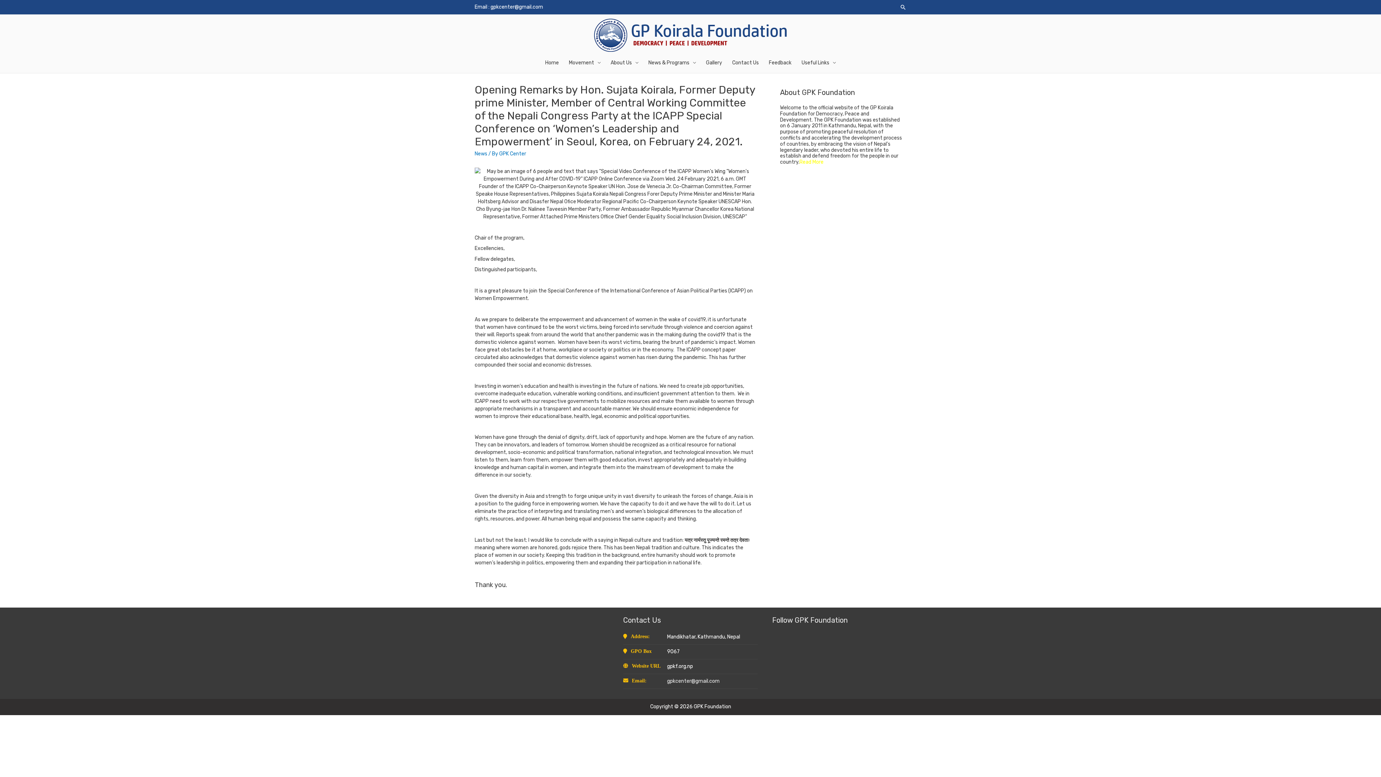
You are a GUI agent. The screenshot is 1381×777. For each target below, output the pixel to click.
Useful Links (815, 63)
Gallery (714, 63)
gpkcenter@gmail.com (517, 7)
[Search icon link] (903, 7)
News (481, 154)
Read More (811, 162)
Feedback (780, 63)
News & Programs (668, 63)
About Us (621, 63)
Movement (581, 63)
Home (552, 63)
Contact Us (745, 63)
